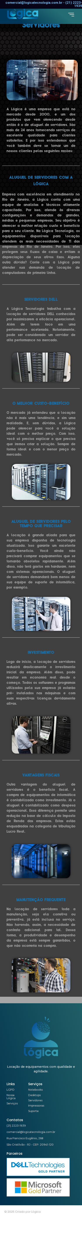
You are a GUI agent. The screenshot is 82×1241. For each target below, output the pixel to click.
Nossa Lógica (11, 1096)
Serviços (12, 1103)
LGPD (10, 1089)
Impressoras (36, 1105)
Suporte (33, 1111)
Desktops (34, 1095)
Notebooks (35, 1089)
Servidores (35, 1100)
